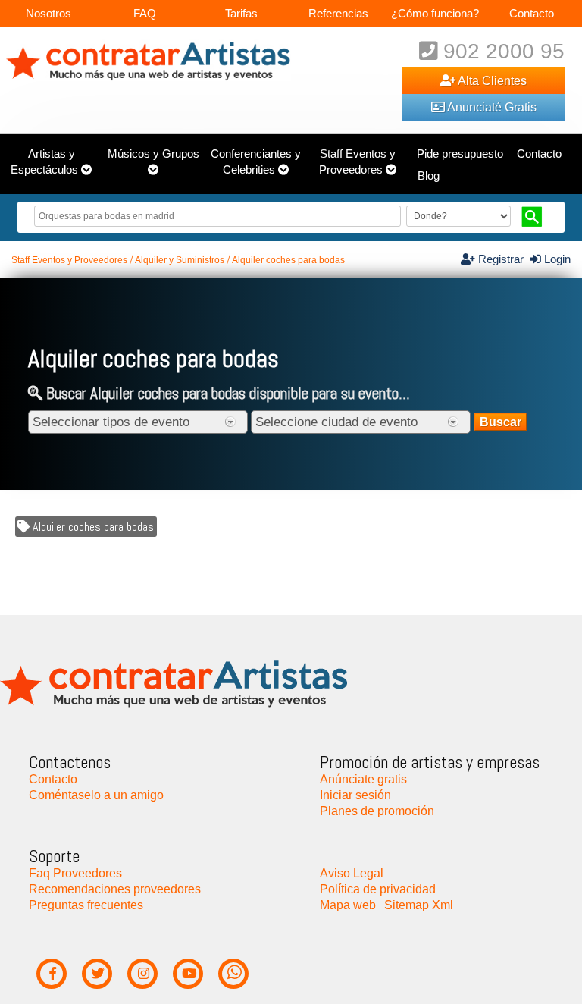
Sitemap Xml (418, 904)
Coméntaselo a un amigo (96, 795)
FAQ (144, 13)
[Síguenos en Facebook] (52, 974)
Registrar (502, 259)
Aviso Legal (351, 873)
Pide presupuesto (460, 154)
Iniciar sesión (355, 795)
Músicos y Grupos (153, 154)
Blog (429, 176)
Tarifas (241, 13)
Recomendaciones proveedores (115, 889)
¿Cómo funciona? (435, 13)
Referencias (338, 13)
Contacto (531, 13)
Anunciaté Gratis (491, 107)
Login (556, 259)
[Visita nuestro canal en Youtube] (188, 974)
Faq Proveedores (75, 873)
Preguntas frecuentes (86, 904)
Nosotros (48, 13)
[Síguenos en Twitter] (97, 974)
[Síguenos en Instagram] (142, 974)
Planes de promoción (377, 810)
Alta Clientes (491, 80)
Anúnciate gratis (363, 779)
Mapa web (348, 904)
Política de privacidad (378, 889)
